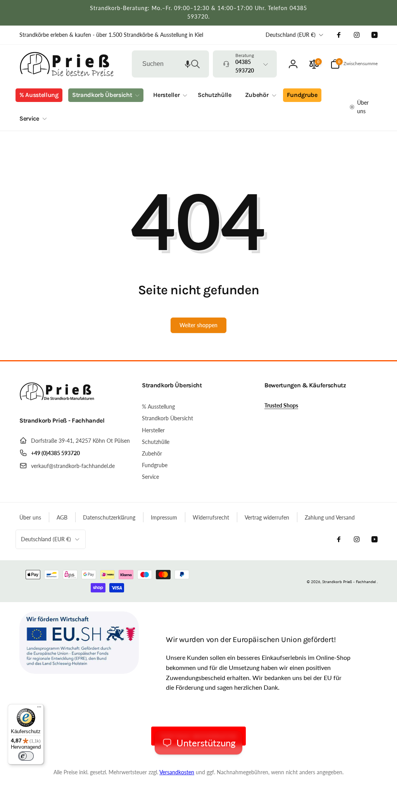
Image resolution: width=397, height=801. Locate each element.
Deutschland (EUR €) (291, 34)
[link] (111, 35)
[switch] (26, 756)
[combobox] (170, 64)
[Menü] (39, 708)
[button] (187, 64)
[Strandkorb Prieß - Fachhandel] (58, 400)
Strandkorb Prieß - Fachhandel (349, 581)
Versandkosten (176, 772)
